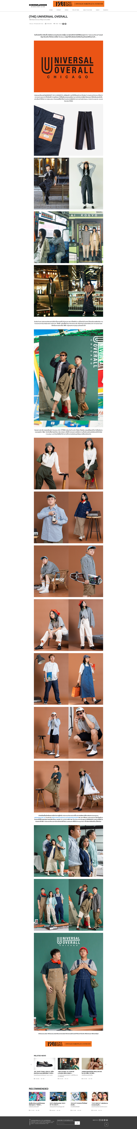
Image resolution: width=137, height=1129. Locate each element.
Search (105, 10)
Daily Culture (87, 10)
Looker (102, 1117)
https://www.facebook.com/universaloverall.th (65, 817)
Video (97, 10)
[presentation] (31, 1065)
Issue (66, 10)
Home (51, 10)
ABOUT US (95, 1120)
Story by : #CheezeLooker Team (36, 24)
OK (77, 1123)
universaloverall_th (39, 817)
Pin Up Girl (75, 10)
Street (59, 10)
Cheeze (97, 1117)
